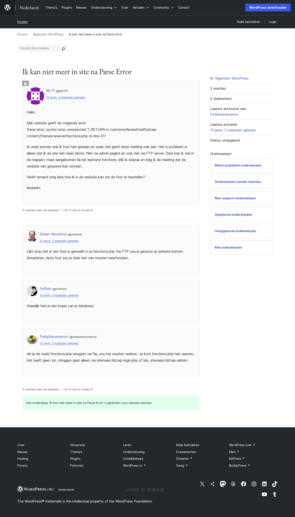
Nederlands (66, 489)
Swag (182, 465)
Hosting (22, 458)
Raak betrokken (187, 445)
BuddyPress (239, 465)
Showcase (77, 445)
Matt (234, 452)
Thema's (76, 452)
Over (20, 445)
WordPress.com (242, 445)
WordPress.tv (134, 465)
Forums (22, 22)
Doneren (184, 458)
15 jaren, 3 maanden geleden (65, 97)
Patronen (76, 465)
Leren (127, 445)
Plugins (75, 458)
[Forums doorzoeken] (63, 48)
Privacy (22, 465)
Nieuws (22, 452)
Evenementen (186, 452)
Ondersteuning (133, 452)
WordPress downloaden (268, 7)
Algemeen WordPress (48, 34)
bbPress (237, 458)
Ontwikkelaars (133, 458)
